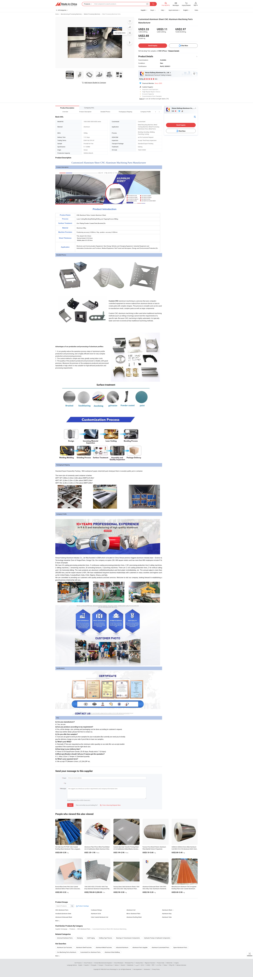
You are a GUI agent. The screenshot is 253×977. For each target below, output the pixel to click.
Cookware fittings (96, 910)
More (57, 956)
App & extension (173, 10)
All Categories (62, 10)
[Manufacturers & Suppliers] (66, 4)
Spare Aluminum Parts (180, 947)
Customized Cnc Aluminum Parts (90, 952)
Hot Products (78, 963)
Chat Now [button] (184, 46)
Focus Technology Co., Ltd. (113, 969)
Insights (176, 963)
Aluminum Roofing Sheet (134, 917)
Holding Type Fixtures (105, 938)
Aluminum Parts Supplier (140, 947)
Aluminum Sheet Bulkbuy (112, 952)
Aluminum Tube (167, 917)
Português (93, 965)
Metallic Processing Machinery (92, 14)
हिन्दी (153, 965)
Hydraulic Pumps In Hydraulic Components (157, 938)
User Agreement (137, 969)
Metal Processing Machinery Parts (111, 14)
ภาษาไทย (158, 965)
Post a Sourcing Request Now (110, 805)
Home (57, 14)
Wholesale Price (129, 963)
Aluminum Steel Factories (84, 947)
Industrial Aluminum (122, 947)
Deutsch (123, 965)
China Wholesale (118, 963)
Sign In (141, 99)
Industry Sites (139, 963)
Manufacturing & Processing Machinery (71, 14)
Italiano (117, 965)
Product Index (160, 963)
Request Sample (173, 51)
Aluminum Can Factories (64, 947)
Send (70, 805)
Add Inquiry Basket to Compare (95, 82)
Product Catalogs (83, 906)
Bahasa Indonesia (181, 965)
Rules (196, 10)
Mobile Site (169, 963)
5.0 (173, 111)
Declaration (147, 969)
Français (100, 965)
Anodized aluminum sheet (63, 913)
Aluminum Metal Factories (104, 947)
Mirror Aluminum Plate (133, 913)
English (80, 965)
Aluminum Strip (166, 913)
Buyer (152, 10)
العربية (137, 965)
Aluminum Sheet (167, 910)
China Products (88, 963)
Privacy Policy (156, 969)
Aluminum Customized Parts (160, 947)
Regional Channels (150, 963)
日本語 (148, 965)
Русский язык (109, 965)
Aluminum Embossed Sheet (63, 917)
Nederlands (130, 965)
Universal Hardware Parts (65, 938)
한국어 (142, 965)
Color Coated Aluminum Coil (99, 917)
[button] (155, 111)
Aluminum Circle (96, 913)
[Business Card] (195, 117)
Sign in (196, 5)
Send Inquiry (152, 46)
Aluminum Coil (130, 910)
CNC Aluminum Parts (61, 910)
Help (162, 10)
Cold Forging (91, 938)
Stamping (80, 938)
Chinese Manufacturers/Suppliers (103, 963)
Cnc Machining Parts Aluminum (66, 952)
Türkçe (165, 965)
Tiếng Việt (171, 965)
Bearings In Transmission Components (128, 938)
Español (86, 965)
